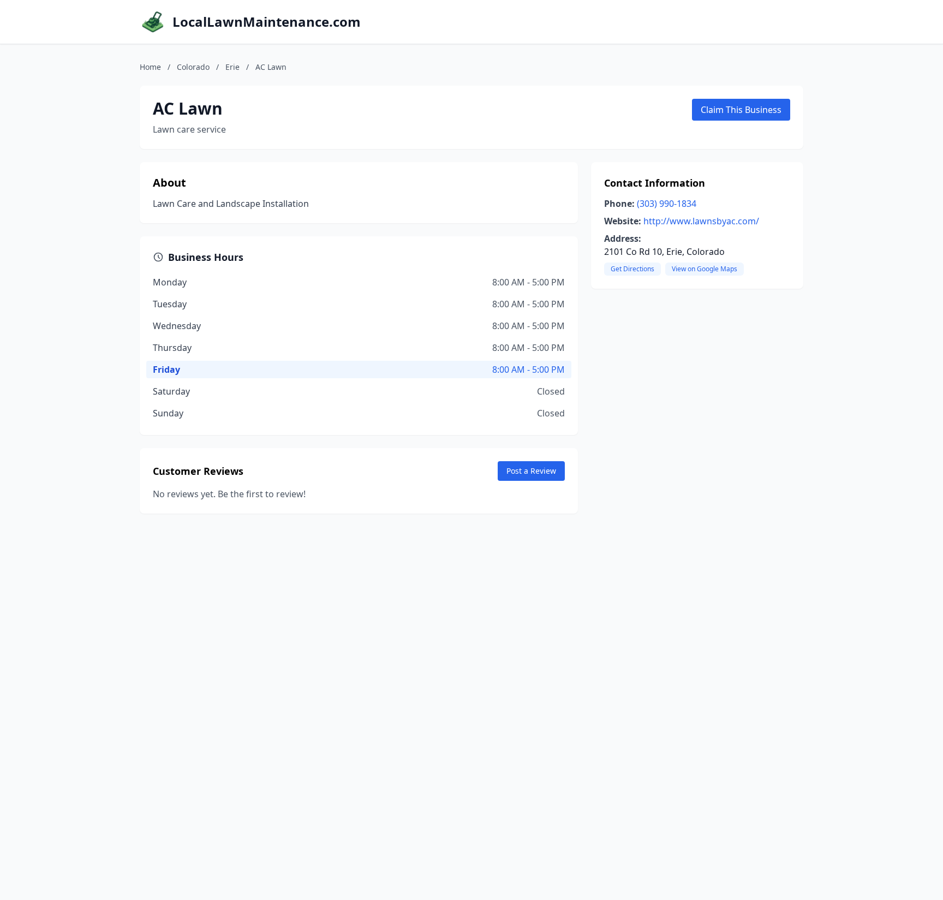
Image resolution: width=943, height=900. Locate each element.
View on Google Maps (704, 268)
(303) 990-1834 (666, 204)
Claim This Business (741, 110)
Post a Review (531, 471)
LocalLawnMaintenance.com (266, 22)
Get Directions (632, 268)
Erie (232, 67)
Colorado (193, 67)
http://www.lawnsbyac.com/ (701, 221)
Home (150, 67)
